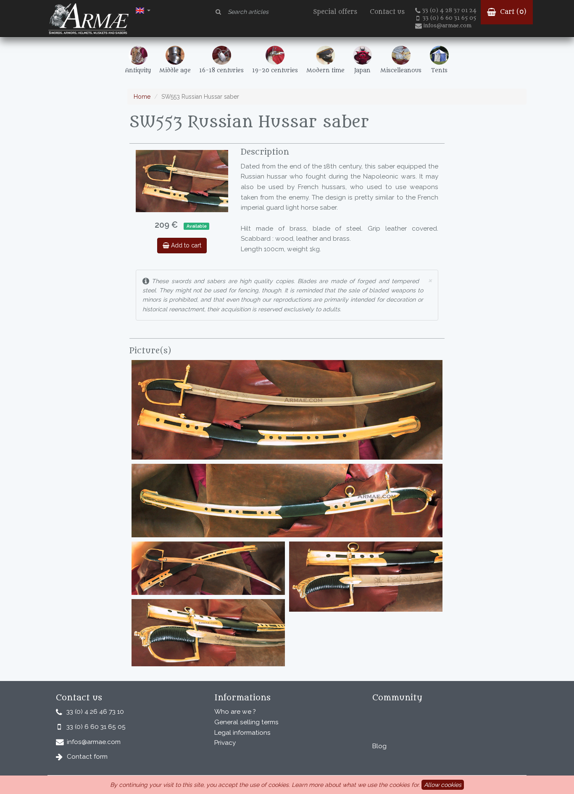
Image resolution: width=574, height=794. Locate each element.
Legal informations (242, 732)
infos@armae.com (447, 26)
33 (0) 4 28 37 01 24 (449, 10)
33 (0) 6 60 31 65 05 (449, 18)
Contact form (87, 756)
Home (142, 96)
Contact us (387, 12)
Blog (379, 746)
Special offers (335, 12)
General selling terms (246, 722)
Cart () (512, 12)
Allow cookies (442, 784)
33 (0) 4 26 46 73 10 (95, 711)
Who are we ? (235, 711)
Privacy (225, 743)
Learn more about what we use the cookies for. (356, 784)
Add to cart (185, 245)
